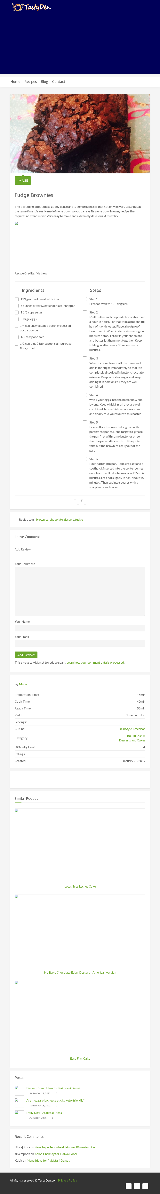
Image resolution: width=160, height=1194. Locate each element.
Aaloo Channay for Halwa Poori (56, 1154)
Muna (23, 684)
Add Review (23, 549)
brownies (42, 519)
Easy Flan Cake (80, 1058)
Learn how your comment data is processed (95, 662)
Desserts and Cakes (132, 740)
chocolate (56, 519)
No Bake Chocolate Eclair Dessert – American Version (80, 972)
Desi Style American (132, 729)
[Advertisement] (80, 42)
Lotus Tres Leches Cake (80, 886)
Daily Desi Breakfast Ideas (44, 1112)
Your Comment (25, 563)
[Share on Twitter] (83, 502)
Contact (58, 81)
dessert (69, 519)
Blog (44, 81)
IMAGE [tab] (23, 180)
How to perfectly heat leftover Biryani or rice (65, 1147)
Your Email (22, 636)
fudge (79, 519)
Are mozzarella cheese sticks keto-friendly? (55, 1100)
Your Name (22, 621)
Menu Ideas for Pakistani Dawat (48, 1160)
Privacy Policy (67, 1180)
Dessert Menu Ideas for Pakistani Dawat (53, 1088)
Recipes (30, 81)
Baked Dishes (136, 735)
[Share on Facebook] (76, 502)
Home (15, 81)
